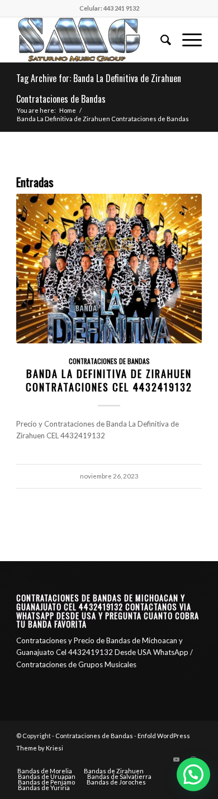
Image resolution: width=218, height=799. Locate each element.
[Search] (160, 39)
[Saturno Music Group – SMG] (90, 39)
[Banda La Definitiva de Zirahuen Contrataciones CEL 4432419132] (109, 268)
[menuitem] (160, 39)
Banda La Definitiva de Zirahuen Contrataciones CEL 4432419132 (109, 380)
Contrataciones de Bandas (109, 361)
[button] (193, 774)
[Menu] (186, 39)
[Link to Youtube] (176, 759)
